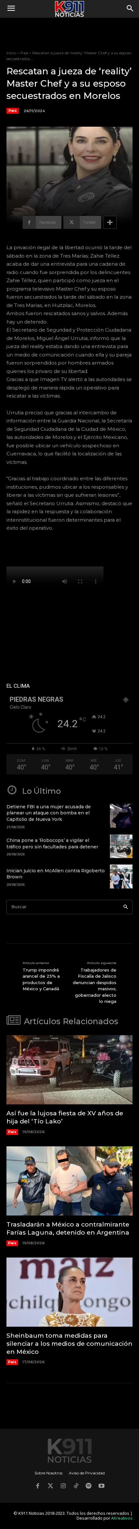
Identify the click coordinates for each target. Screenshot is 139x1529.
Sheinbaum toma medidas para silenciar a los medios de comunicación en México (69, 1343)
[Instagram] (63, 1486)
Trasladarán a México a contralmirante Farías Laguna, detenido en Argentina (67, 1228)
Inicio (11, 52)
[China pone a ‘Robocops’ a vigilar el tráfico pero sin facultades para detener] (121, 846)
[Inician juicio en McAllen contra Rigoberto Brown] (121, 876)
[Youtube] (101, 1486)
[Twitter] (50, 1486)
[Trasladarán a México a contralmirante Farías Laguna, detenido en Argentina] (69, 1181)
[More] (110, 222)
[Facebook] (37, 1486)
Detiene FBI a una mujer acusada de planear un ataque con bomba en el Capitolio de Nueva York (48, 813)
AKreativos (122, 1518)
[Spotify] (88, 1486)
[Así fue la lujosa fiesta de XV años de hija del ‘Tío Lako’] (69, 1070)
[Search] (126, 907)
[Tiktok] (76, 1486)
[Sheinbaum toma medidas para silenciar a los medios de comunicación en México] (69, 1292)
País (24, 52)
